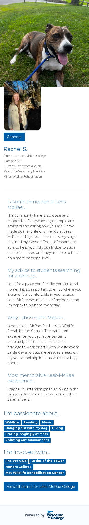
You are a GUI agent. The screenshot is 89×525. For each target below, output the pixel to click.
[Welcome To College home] (55, 515)
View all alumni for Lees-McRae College (41, 486)
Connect (14, 137)
